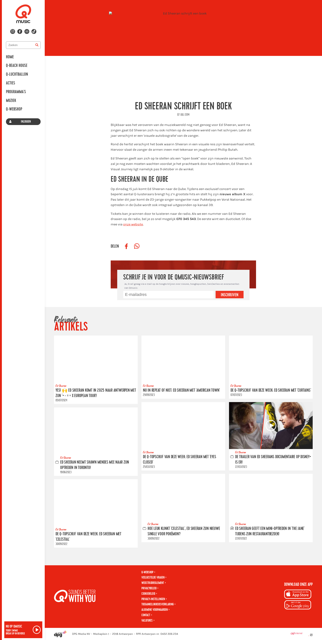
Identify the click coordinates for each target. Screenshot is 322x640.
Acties (10, 83)
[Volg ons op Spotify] (26, 31)
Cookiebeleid (148, 594)
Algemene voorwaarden (154, 610)
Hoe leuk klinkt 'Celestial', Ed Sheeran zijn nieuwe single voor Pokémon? (184, 531)
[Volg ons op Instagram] (12, 31)
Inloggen (26, 121)
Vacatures (147, 620)
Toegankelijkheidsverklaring (157, 604)
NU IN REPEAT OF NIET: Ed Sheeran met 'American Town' (181, 390)
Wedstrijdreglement (152, 583)
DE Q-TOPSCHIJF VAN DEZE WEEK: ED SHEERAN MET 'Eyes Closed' (179, 459)
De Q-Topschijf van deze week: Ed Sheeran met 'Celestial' (88, 536)
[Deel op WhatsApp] (137, 246)
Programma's (16, 92)
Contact (145, 615)
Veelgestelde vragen (153, 577)
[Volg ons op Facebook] (19, 31)
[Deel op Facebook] (126, 246)
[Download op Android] (297, 605)
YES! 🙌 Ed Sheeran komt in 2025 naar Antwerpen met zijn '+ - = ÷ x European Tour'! (96, 393)
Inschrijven (229, 295)
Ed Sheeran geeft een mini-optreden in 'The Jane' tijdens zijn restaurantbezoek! (269, 531)
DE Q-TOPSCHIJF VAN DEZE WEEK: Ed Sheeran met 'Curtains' (271, 390)
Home (10, 57)
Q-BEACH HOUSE (16, 65)
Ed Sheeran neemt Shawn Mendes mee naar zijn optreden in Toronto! (94, 464)
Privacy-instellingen (153, 599)
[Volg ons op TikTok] (33, 31)
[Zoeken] (37, 45)
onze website (133, 224)
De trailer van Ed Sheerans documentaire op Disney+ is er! (273, 459)
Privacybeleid (149, 588)
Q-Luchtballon (17, 74)
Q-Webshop (14, 109)
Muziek (11, 100)
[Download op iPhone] (297, 595)
